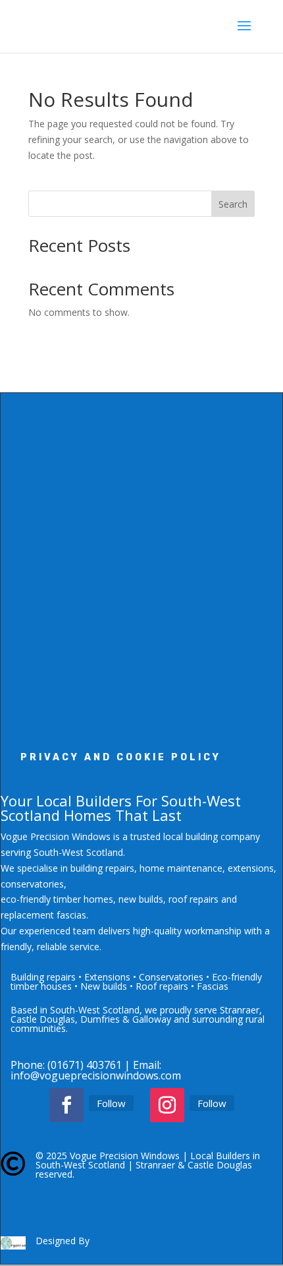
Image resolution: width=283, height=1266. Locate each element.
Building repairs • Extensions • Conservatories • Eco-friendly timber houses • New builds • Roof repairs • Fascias (136, 981)
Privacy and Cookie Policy (120, 757)
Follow (111, 1103)
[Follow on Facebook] (66, 1105)
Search (233, 204)
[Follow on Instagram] (167, 1105)
